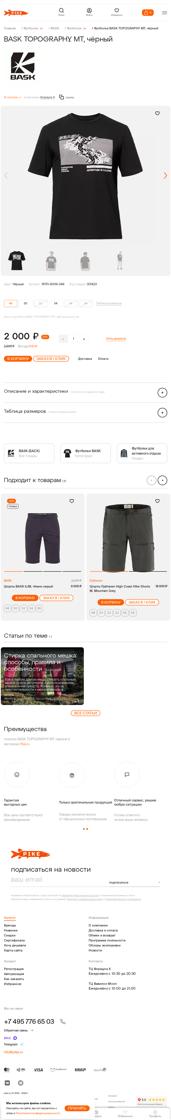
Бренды (10, 925)
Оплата (103, 358)
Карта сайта (13, 950)
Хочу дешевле (116, 338)
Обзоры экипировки (105, 945)
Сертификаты (14, 940)
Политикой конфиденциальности (38, 1113)
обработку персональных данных (80, 895)
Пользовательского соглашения (123, 899)
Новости (95, 950)
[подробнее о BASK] (85, 66)
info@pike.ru (13, 1052)
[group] (85, 175)
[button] (165, 175)
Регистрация (14, 969)
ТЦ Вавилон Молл (103, 983)
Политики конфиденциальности (85, 899)
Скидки (10, 935)
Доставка (85, 358)
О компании (98, 925)
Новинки (11, 930)
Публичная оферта (92, 1102)
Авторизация (14, 974)
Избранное (13, 984)
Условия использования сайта (116, 1101)
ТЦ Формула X (100, 969)
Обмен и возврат (102, 935)
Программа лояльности (107, 940)
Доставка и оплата (103, 930)
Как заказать (14, 979)
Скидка (13, 506)
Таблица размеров (109, 303)
